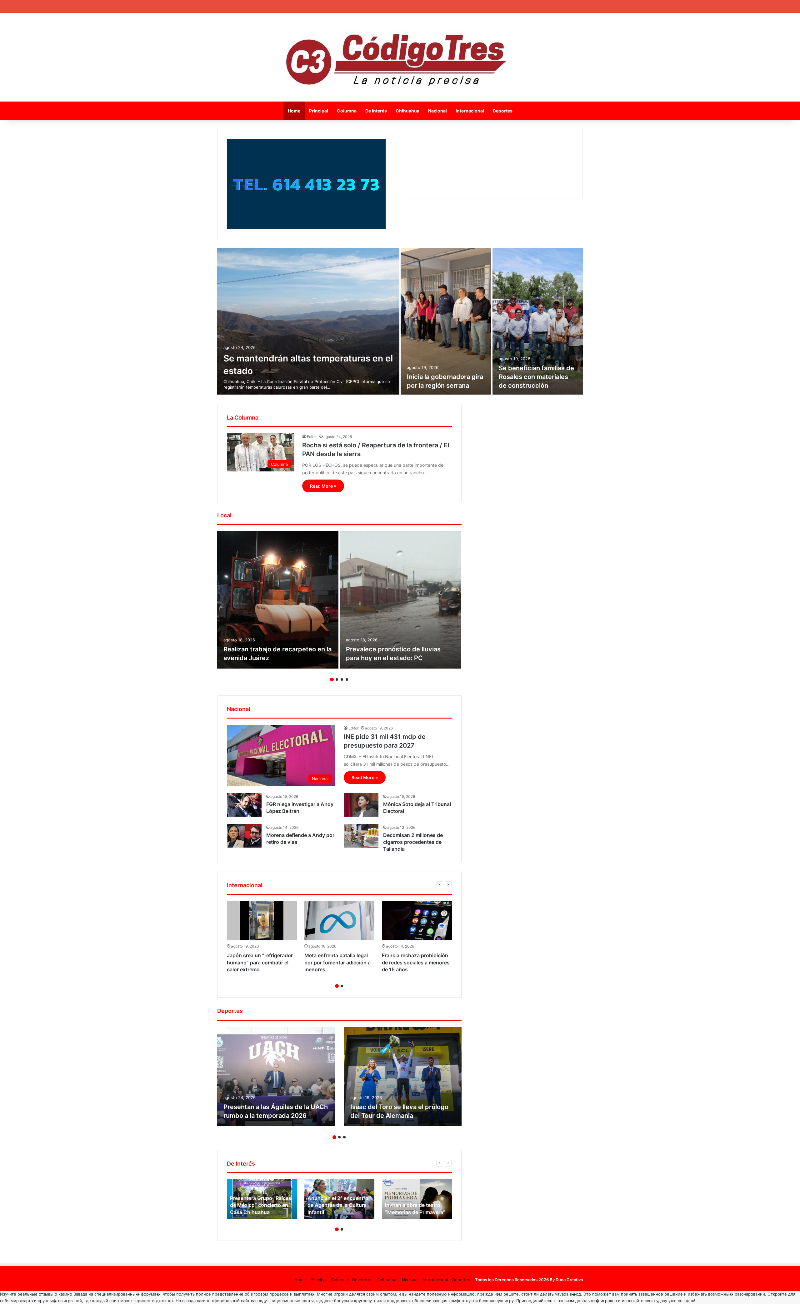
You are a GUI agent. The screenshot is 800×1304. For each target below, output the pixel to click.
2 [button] (337, 679)
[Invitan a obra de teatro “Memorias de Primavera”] (417, 1199)
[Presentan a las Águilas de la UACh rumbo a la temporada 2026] (276, 1076)
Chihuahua (407, 110)
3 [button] (342, 679)
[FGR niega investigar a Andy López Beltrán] (244, 805)
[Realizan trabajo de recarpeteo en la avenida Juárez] (277, 600)
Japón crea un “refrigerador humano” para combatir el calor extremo (260, 962)
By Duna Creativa (566, 1279)
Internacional (470, 110)
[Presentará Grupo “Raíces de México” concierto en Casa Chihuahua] (262, 1199)
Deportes (502, 110)
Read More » (323, 486)
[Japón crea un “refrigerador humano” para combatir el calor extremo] (262, 920)
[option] (400, 321)
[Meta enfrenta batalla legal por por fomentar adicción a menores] (339, 920)
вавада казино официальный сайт (216, 1300)
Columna (347, 110)
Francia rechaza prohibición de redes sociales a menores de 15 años (416, 962)
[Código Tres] (400, 57)
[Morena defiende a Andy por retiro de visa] (244, 836)
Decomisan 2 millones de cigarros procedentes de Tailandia (413, 842)
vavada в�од (568, 1294)
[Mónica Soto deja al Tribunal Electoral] (361, 805)
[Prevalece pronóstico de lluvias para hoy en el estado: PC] (400, 600)
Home (294, 110)
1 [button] (332, 679)
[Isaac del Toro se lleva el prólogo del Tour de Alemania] (403, 1076)
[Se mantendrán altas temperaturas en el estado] (308, 321)
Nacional (437, 110)
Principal (318, 110)
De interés (376, 110)
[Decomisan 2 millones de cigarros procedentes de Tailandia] (361, 836)
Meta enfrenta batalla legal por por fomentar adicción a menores (337, 962)
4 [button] (347, 679)
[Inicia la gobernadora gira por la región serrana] (446, 321)
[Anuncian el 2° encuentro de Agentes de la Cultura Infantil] (339, 1199)
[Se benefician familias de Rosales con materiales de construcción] (537, 321)
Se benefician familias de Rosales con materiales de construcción (536, 376)
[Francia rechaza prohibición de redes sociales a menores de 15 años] (417, 920)
